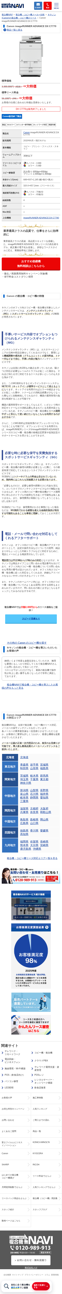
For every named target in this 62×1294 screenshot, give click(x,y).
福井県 (44, 793)
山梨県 (34, 790)
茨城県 (24, 775)
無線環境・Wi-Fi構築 (15, 1068)
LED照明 (9, 1087)
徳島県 (24, 830)
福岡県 (24, 841)
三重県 (24, 801)
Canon (26, 132)
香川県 (34, 830)
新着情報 (55, 1275)
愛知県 (44, 797)
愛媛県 (44, 830)
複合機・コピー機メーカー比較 (30, 14)
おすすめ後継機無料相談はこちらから (31, 263)
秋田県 (24, 768)
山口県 (34, 823)
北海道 (24, 757)
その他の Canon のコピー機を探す (27, 642)
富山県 (24, 793)
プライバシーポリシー (33, 1275)
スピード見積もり (31, 618)
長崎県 (44, 841)
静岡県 (34, 797)
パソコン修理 (11, 1081)
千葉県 (34, 779)
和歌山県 (45, 812)
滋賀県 (24, 808)
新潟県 (24, 790)
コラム (47, 1275)
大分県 (34, 845)
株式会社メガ (31, 1267)
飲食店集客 (40, 1087)
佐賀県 (34, 841)
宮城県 (44, 764)
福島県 (44, 768)
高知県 (24, 834)
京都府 (34, 808)
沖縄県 (37, 848)
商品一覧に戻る (14, 30)
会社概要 (7, 1275)
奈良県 (34, 812)
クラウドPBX (41, 1060)
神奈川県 (25, 782)
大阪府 (44, 808)
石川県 (34, 793)
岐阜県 (24, 797)
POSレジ (39, 1075)
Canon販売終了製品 (12, 116)
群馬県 (44, 775)
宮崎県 (44, 845)
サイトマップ (17, 1275)
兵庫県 (24, 812)
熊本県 (24, 845)
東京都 (44, 779)
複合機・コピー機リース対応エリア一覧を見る (32, 858)
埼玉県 (24, 779)
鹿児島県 (25, 848)
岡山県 (44, 819)
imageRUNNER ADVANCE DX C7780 (41, 218)
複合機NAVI (7, 14)
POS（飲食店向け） (15, 1075)
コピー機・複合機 (43, 1052)
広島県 (24, 823)
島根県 (34, 819)
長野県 (44, 790)
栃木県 (34, 775)
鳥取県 (24, 819)
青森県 (24, 764)
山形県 (34, 768)
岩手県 (34, 764)
